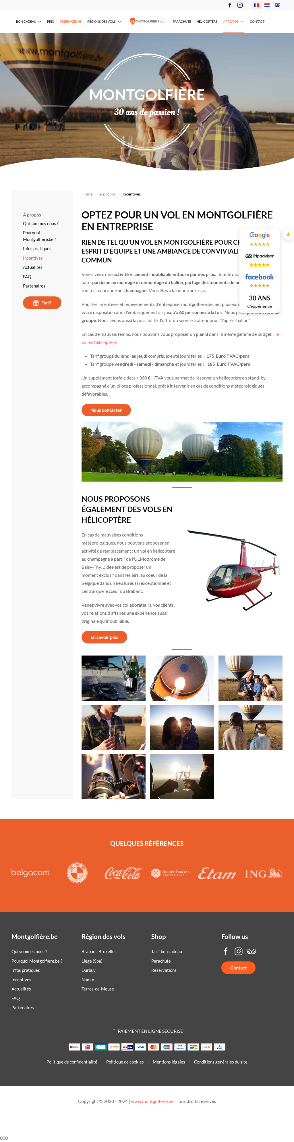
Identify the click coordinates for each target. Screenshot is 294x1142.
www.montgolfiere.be (152, 1101)
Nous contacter (106, 410)
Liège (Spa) (92, 960)
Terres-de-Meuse (98, 988)
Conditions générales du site (220, 1061)
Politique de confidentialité (72, 1061)
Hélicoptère (207, 21)
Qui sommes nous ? (41, 223)
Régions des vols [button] (101, 21)
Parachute (182, 21)
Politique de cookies (125, 1061)
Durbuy (89, 970)
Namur (88, 979)
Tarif (46, 302)
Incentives (33, 257)
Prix (50, 21)
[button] (114, 678)
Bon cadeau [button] (26, 21)
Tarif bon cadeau (166, 951)
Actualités (32, 267)
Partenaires (34, 285)
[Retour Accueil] (147, 21)
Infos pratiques (37, 248)
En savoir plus (104, 637)
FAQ (27, 276)
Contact (257, 21)
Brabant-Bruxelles (99, 951)
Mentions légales (169, 1061)
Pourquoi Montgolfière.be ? (39, 236)
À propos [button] (231, 21)
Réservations (71, 21)
